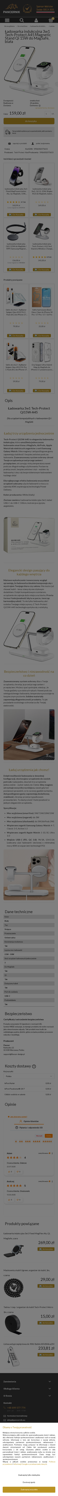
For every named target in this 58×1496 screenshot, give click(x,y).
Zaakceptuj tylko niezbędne (29, 1475)
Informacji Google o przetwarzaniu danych (30, 1464)
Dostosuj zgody (29, 1482)
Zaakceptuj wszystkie (29, 1489)
